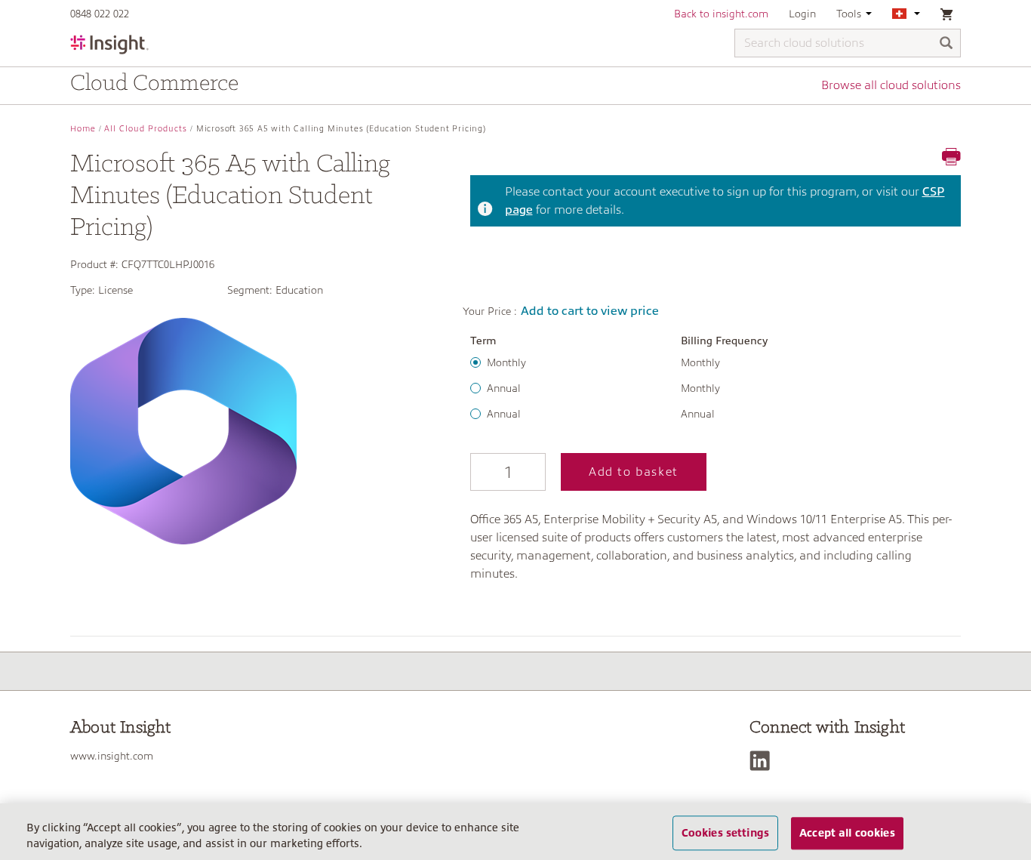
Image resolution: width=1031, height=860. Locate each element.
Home (83, 129)
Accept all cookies (847, 833)
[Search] (946, 44)
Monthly (506, 362)
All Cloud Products (145, 129)
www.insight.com (111, 756)
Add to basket (634, 472)
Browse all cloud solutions (891, 85)
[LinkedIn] (763, 761)
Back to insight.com (721, 14)
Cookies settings (725, 833)
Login (802, 14)
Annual (504, 388)
